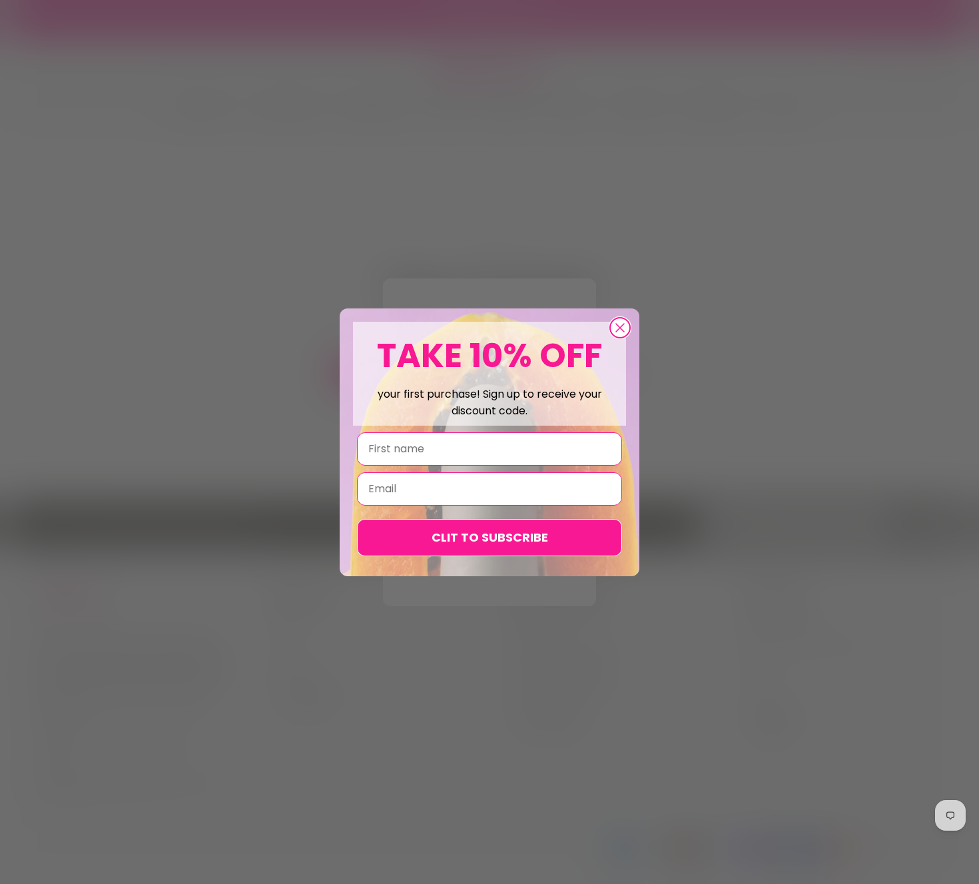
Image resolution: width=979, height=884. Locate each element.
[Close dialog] (620, 328)
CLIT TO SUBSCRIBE (490, 537)
